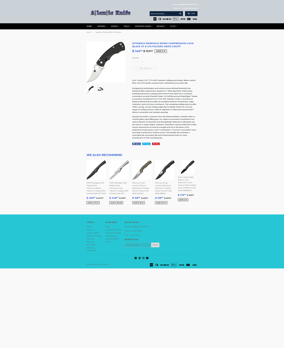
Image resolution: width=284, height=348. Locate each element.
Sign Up (155, 245)
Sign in (176, 8)
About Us (91, 230)
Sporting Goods (143, 26)
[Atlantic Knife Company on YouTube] (147, 258)
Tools (126, 26)
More (173, 26)
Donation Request (113, 230)
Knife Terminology (94, 236)
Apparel (101, 26)
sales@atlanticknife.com (140, 227)
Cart (193, 13)
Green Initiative (93, 233)
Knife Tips (91, 239)
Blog (108, 227)
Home (89, 26)
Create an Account (189, 8)
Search (89, 227)
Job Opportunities (113, 233)
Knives (114, 26)
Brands (161, 26)
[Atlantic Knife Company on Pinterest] (139, 258)
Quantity (135, 58)
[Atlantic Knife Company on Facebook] (136, 258)
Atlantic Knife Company (100, 264)
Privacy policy (111, 236)
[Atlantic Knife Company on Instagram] (143, 258)
